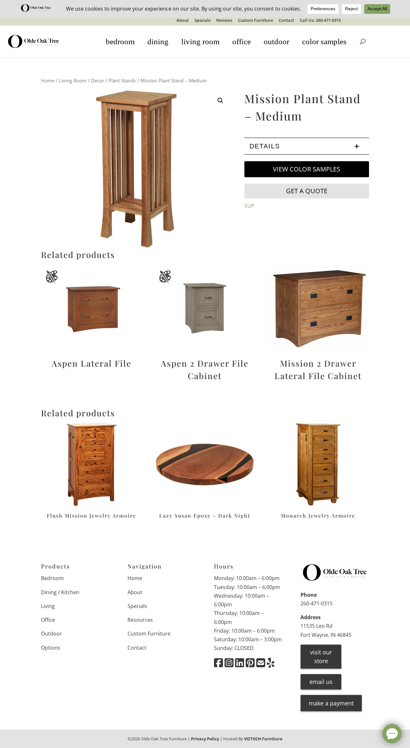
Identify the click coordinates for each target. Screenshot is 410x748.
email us (320, 682)
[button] (220, 100)
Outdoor (51, 633)
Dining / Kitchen (60, 592)
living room (200, 41)
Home (47, 80)
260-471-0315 (316, 603)
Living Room (72, 80)
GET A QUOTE (306, 191)
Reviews (224, 20)
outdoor (276, 41)
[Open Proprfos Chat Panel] (392, 733)
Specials (202, 20)
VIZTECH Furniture (263, 739)
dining (157, 41)
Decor (97, 80)
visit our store (321, 656)
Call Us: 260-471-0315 (320, 20)
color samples (324, 41)
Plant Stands (122, 80)
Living (48, 606)
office (241, 41)
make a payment (331, 703)
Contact (286, 20)
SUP (249, 205)
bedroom (120, 41)
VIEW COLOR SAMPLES (306, 169)
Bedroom (52, 578)
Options (50, 647)
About (182, 20)
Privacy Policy (205, 739)
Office (48, 619)
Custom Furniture (255, 20)
